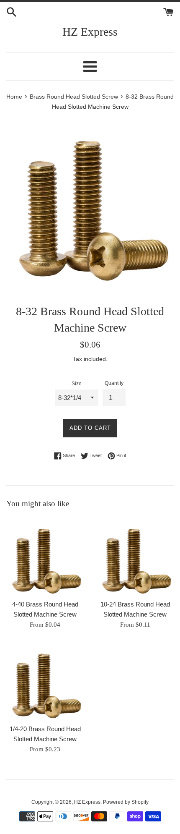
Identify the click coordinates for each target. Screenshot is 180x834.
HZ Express (90, 31)
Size (77, 384)
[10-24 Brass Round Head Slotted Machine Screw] (135, 556)
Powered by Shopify (126, 802)
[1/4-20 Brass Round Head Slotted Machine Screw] (45, 681)
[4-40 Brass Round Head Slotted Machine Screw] (45, 556)
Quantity (114, 383)
